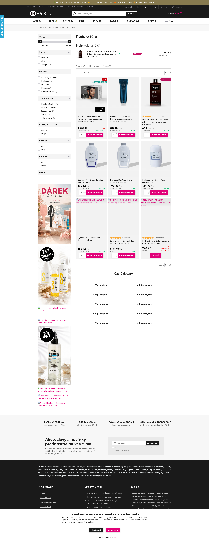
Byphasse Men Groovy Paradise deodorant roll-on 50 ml (154, 181)
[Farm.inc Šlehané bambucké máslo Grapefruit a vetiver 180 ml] (54, 397)
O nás (42, 493)
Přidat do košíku (94, 135)
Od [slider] (40, 42)
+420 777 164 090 (150, 7)
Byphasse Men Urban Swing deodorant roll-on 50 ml (89, 239)
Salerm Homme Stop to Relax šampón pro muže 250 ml (122, 242)
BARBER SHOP (58, 28)
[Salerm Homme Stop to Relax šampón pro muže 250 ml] (123, 201)
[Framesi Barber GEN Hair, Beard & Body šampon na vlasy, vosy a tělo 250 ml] (156, 92)
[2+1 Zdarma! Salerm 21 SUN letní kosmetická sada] (54, 321)
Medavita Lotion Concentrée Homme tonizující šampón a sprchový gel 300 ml (121, 118)
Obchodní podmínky (48, 502)
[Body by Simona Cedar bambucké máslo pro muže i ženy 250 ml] (156, 202)
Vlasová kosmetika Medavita (99, 507)
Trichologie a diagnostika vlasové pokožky (104, 497)
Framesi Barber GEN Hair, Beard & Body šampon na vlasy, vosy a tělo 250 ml (101, 53)
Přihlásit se (152, 443)
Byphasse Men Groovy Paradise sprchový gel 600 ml (90, 181)
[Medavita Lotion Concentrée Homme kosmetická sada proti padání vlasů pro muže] (91, 92)
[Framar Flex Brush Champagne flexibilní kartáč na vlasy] (54, 404)
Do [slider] (70, 42)
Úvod (40, 28)
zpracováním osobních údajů (135, 448)
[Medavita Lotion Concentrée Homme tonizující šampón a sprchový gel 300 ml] (123, 92)
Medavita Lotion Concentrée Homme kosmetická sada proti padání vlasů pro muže (90, 118)
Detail (156, 255)
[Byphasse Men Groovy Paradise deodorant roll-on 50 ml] (156, 156)
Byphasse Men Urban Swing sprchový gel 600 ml (121, 181)
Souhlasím (113, 530)
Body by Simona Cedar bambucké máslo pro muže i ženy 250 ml (155, 242)
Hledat (131, 13)
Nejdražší (107, 66)
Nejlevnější (94, 66)
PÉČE (81, 21)
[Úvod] (40, 13)
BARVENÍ (114, 21)
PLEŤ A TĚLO (133, 21)
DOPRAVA (71, 7)
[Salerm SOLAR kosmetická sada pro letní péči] (54, 275)
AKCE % (37, 21)
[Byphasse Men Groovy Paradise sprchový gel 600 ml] (91, 156)
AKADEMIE (89, 7)
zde (115, 537)
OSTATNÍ (152, 21)
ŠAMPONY (68, 21)
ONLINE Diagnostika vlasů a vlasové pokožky (105, 493)
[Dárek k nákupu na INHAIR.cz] (54, 214)
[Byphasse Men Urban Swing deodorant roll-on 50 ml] (91, 201)
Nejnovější (80, 66)
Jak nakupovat (45, 497)
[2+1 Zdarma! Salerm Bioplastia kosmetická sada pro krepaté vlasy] (54, 389)
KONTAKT (80, 7)
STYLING (97, 21)
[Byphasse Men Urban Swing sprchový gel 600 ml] (123, 156)
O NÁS (29, 7)
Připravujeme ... (102, 285)
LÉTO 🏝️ (53, 21)
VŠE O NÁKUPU (38, 7)
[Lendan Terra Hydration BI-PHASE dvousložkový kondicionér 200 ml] (54, 355)
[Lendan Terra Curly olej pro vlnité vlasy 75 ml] (54, 309)
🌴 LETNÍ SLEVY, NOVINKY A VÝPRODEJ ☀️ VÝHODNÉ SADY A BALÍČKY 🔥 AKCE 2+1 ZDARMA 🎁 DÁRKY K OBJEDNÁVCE (104, 2)
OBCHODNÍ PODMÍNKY (56, 7)
